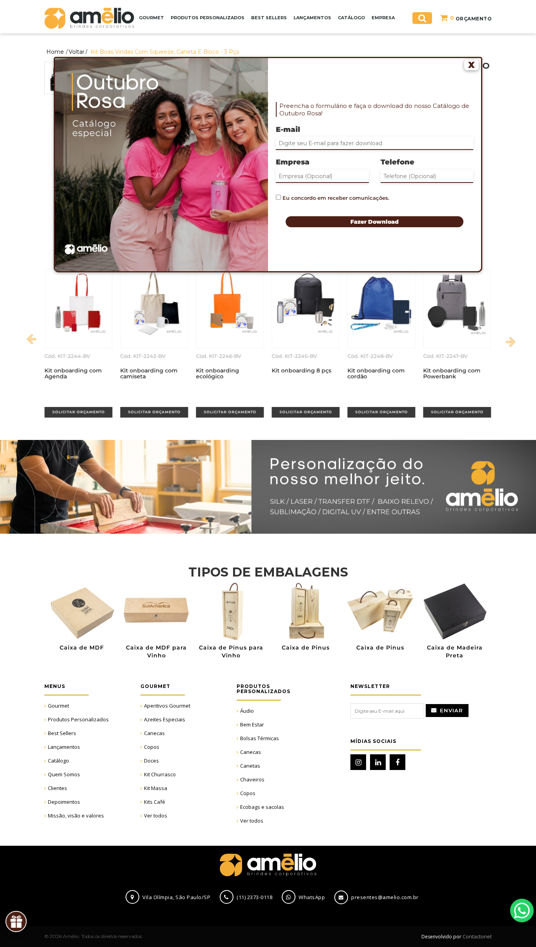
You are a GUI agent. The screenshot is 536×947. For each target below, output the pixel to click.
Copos (151, 746)
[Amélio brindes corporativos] (89, 17)
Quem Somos (64, 774)
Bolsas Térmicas (259, 738)
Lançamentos (64, 746)
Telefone (397, 162)
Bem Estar (252, 724)
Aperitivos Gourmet (167, 705)
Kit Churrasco (160, 774)
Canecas (154, 733)
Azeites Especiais (164, 719)
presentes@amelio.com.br (385, 897)
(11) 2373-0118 (254, 897)
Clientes (57, 788)
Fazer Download (374, 221)
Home (55, 51)
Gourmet (58, 705)
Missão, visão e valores (76, 815)
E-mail (288, 129)
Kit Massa (155, 788)
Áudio (247, 710)
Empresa (293, 162)
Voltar (76, 51)
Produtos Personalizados (78, 719)
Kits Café (154, 801)
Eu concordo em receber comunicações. (335, 198)
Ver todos (155, 815)
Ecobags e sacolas (262, 806)
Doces (151, 760)
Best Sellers (62, 733)
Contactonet (476, 936)
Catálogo (58, 760)
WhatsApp (522, 910)
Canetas (250, 765)
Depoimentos (64, 801)
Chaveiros (252, 779)
